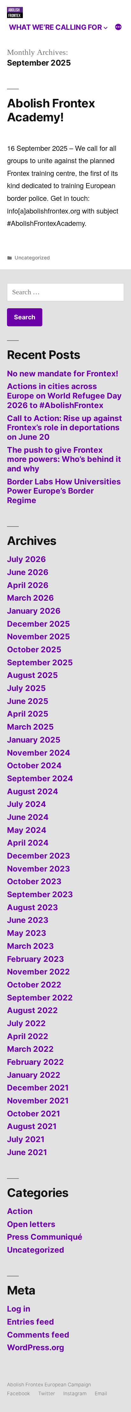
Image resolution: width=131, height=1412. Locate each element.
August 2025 (32, 675)
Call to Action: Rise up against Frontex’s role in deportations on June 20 (64, 427)
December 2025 (38, 624)
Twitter (46, 1393)
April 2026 (27, 585)
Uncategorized (32, 258)
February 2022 (35, 1062)
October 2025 (34, 649)
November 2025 (38, 636)
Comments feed (38, 1334)
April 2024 (28, 842)
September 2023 (40, 894)
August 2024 (32, 791)
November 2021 (38, 1100)
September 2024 (40, 778)
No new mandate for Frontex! (62, 373)
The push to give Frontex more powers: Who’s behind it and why (64, 459)
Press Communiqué (44, 1237)
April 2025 (27, 714)
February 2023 (35, 959)
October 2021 (33, 1113)
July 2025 (26, 688)
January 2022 (33, 1075)
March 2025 (30, 727)
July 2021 (26, 1139)
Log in (18, 1308)
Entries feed (30, 1321)
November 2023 (38, 868)
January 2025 (33, 739)
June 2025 (27, 701)
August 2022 (32, 1010)
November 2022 (38, 971)
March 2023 (30, 946)
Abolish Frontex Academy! (51, 110)
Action (19, 1211)
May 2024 (26, 830)
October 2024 (34, 765)
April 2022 (27, 1036)
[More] (118, 28)
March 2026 (30, 598)
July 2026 (26, 559)
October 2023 (34, 881)
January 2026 (33, 611)
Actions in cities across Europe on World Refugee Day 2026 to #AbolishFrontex (64, 395)
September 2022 (40, 997)
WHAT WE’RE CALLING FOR (55, 27)
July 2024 (26, 804)
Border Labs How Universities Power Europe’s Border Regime (64, 491)
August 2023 (32, 907)
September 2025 (40, 662)
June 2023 (27, 920)
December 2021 (38, 1087)
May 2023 (26, 933)
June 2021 (27, 1152)
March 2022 (30, 1049)
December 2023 (38, 855)
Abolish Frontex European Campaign (49, 1385)
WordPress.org (35, 1347)
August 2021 (32, 1126)
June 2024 (28, 817)
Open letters (31, 1224)
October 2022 (34, 984)
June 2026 (27, 572)
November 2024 (38, 752)
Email (101, 1393)
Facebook (18, 1393)
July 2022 (26, 1023)
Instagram (74, 1393)
